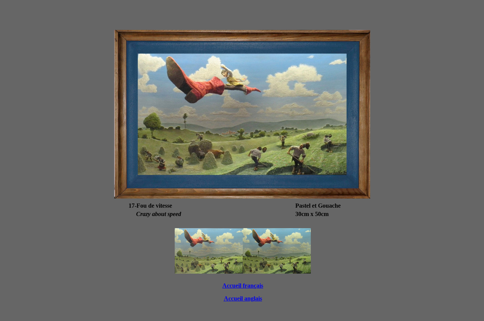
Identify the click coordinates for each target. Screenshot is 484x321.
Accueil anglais (243, 298)
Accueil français (242, 285)
